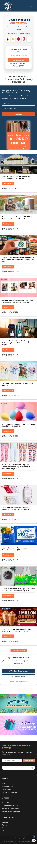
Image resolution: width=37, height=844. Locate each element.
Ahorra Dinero (7, 803)
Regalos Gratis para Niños (11, 811)
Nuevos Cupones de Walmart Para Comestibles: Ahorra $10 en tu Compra (16, 549)
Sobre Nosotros (7, 786)
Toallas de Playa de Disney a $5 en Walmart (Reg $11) (17, 384)
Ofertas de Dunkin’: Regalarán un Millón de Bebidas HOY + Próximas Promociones (17, 630)
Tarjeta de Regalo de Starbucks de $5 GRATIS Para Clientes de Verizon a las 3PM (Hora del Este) (18, 260)
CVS (3, 831)
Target (4, 828)
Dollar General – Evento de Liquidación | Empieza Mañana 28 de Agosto (16, 177)
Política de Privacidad (9, 792)
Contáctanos (6, 789)
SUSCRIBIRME (29, 760)
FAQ (3, 784)
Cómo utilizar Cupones (10, 806)
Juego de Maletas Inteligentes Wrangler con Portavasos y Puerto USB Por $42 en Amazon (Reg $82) (18, 343)
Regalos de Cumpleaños (10, 809)
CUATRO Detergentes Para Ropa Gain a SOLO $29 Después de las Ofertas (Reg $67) (18, 590)
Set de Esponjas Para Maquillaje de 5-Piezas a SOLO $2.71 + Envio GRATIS (18, 425)
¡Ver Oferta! (7, 183)
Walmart (5, 825)
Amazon (5, 822)
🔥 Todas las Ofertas (18, 676)
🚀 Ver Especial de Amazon (18, 671)
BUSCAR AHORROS (18, 60)
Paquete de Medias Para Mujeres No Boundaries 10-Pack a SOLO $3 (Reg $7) (16, 508)
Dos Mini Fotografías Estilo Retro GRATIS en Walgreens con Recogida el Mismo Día (17, 301)
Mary (5, 188)
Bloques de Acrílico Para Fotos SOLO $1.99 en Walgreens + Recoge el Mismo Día (18, 218)
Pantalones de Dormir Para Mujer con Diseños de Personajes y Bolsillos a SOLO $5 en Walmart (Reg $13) (17, 467)
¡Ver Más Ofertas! (18, 650)
